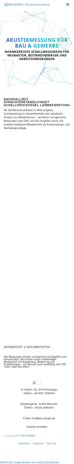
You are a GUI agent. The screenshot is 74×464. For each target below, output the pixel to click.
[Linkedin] (27, 453)
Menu (67, 4)
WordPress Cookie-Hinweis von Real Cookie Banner (29, 462)
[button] (37, 427)
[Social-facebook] (8, 453)
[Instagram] (17, 453)
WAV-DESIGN (28, 435)
